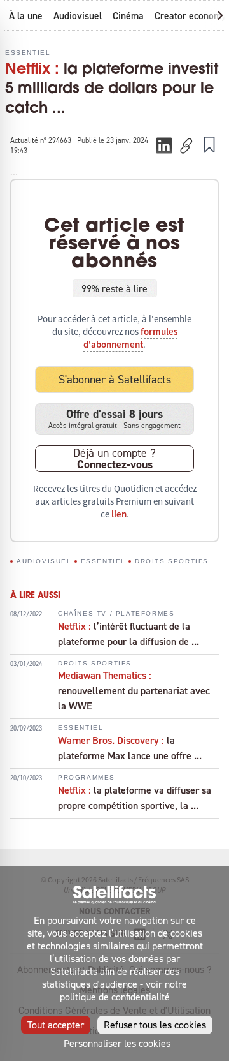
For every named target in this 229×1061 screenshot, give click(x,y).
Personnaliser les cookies (117, 1043)
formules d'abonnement (130, 338)
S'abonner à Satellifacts (115, 379)
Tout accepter (55, 1024)
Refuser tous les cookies (155, 1024)
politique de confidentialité (115, 996)
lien (119, 514)
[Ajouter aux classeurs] (209, 144)
